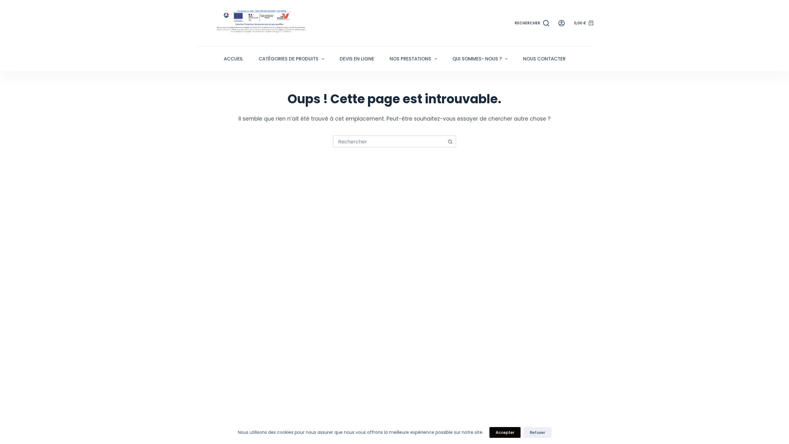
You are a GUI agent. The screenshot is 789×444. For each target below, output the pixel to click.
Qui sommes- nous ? (477, 59)
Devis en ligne (357, 59)
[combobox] (388, 141)
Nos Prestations (410, 59)
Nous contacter (544, 59)
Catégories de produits (288, 59)
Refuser (537, 432)
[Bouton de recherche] (450, 141)
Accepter (505, 432)
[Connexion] (561, 23)
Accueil (233, 59)
